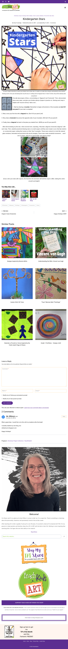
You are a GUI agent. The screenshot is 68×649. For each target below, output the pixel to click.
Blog (31, 641)
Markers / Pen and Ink (44, 15)
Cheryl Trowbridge (17, 22)
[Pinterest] (8, 1)
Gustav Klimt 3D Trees (17, 302)
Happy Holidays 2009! (60, 212)
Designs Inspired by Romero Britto (17, 261)
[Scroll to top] (64, 644)
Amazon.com (48, 602)
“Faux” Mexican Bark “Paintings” (50, 302)
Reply (64, 416)
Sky (50, 15)
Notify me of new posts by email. (12, 398)
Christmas (16, 15)
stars (38, 205)
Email (38, 390)
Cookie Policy (42, 641)
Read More (34, 532)
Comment (5, 369)
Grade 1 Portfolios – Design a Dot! (51, 343)
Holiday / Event (32, 15)
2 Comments (53, 22)
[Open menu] (65, 7)
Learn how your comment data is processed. (36, 407)
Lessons (38, 15)
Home (24, 641)
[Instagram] (3, 1)
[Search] (64, 536)
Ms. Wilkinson (10, 416)
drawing (11, 205)
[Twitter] (6, 1)
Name (4, 390)
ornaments (32, 205)
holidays (17, 205)
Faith (27, 15)
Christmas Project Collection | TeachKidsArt (20, 441)
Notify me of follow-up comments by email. (15, 395)
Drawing (24, 15)
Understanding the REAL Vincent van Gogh (50, 261)
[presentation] (17, 242)
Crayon (20, 15)
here (29, 617)
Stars (53, 15)
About (28, 641)
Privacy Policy (36, 641)
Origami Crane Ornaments (9, 212)
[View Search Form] (65, 2)
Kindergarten (24, 205)
